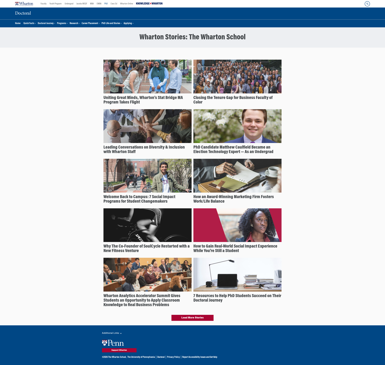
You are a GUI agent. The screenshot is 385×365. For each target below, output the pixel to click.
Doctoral (161, 357)
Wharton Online (126, 4)
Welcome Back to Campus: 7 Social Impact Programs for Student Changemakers (139, 199)
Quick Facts (28, 23)
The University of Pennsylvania (141, 357)
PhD (106, 4)
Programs (61, 23)
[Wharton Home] (24, 4)
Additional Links (111, 333)
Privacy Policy (173, 357)
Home (17, 23)
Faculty (43, 4)
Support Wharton (119, 350)
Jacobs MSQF (81, 4)
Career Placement (90, 23)
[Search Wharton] (367, 3)
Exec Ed (114, 4)
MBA (92, 4)
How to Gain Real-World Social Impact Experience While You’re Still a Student (235, 248)
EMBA (99, 4)
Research (74, 23)
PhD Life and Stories (111, 23)
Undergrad (69, 4)
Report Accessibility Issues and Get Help (199, 357)
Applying (128, 23)
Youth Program (55, 4)
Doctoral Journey (46, 23)
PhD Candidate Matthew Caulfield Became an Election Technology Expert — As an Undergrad (233, 149)
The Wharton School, (117, 357)
